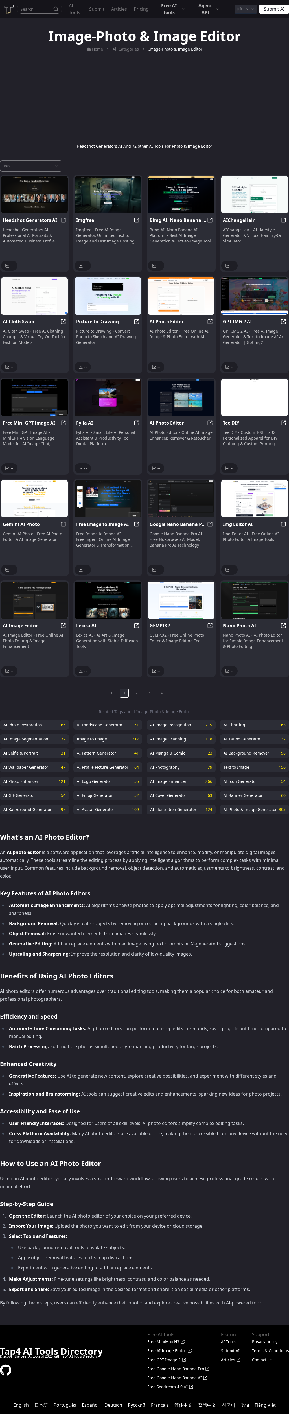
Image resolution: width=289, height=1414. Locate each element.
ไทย (245, 1405)
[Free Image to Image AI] (108, 498)
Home (97, 49)
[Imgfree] (108, 194)
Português (65, 1405)
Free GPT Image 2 (164, 1359)
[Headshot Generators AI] (34, 194)
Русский (136, 1405)
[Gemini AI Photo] (34, 498)
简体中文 (183, 1405)
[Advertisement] (144, 97)
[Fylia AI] (108, 397)
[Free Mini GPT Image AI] (34, 397)
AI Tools (74, 9)
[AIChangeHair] (254, 194)
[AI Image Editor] (34, 600)
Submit (96, 9)
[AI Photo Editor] (181, 296)
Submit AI (230, 1350)
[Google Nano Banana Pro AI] (181, 498)
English (21, 1405)
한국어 (228, 1405)
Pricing (141, 9)
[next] (173, 693)
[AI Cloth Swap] (34, 296)
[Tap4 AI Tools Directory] (8, 9)
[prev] (111, 693)
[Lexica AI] (108, 600)
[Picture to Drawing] (108, 296)
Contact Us (262, 1359)
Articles (119, 9)
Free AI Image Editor (166, 1350)
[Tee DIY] (254, 397)
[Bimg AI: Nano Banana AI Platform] (181, 194)
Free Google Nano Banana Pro (175, 1368)
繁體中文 (207, 1405)
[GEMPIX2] (181, 600)
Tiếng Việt (265, 1405)
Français (160, 1405)
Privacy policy (264, 1341)
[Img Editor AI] (254, 498)
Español (90, 1405)
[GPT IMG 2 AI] (254, 296)
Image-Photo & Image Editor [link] (175, 49)
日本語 (41, 1405)
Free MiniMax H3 (163, 1341)
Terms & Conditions (270, 1350)
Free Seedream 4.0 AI (167, 1386)
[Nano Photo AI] (254, 600)
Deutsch (113, 1405)
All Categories (126, 49)
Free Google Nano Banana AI (174, 1377)
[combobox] (246, 9)
